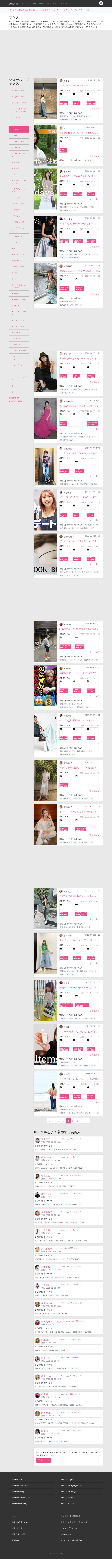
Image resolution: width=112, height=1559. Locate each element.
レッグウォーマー (19, 350)
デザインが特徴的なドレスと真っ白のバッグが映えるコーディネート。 (79, 767)
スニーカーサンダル (19, 155)
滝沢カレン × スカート (90, 254)
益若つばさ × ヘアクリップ (70, 572)
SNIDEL (49, 1150)
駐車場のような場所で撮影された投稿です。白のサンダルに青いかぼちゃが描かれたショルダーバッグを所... (79, 629)
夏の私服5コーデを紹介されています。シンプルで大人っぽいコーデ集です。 (79, 176)
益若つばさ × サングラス (69, 575)
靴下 (13, 392)
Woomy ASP (17, 1480)
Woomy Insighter (68, 1480)
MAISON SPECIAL (74, 1241)
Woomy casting (18, 1492)
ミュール (15, 293)
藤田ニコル (68, 936)
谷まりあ (67, 892)
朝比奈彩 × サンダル (67, 751)
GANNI (76, 1277)
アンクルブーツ (18, 91)
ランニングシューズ (19, 313)
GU (57, 1295)
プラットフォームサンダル (19, 286)
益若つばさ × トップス (90, 572)
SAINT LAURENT (71, 1223)
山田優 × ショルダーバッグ (70, 1018)
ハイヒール (16, 210)
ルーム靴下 (16, 332)
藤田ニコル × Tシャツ (88, 971)
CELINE (47, 1223)
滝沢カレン (68, 219)
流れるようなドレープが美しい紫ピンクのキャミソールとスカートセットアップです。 (79, 406)
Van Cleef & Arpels (58, 1277)
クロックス (16, 117)
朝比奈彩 (67, 172)
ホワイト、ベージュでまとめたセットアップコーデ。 (79, 811)
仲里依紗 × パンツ (83, 707)
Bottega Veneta (71, 1204)
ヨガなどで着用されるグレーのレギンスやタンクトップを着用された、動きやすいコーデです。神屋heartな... (79, 896)
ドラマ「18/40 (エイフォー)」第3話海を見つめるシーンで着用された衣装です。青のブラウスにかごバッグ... (79, 1078)
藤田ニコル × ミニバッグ (69, 971)
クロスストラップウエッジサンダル (19, 110)
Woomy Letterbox (68, 1498)
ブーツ (14, 273)
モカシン (15, 306)
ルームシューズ (18, 320)
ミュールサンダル (19, 299)
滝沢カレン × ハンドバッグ (70, 254)
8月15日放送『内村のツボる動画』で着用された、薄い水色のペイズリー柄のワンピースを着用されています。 (79, 270)
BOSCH (52, 1186)
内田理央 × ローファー (68, 1062)
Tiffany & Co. (47, 1368)
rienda (91, 1423)
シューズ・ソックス (59, 10)
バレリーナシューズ (19, 229)
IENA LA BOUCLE (75, 1168)
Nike (37, 1295)
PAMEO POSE (60, 1241)
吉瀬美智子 (68, 449)
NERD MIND (77, 1332)
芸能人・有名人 (52, 3)
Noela (50, 1441)
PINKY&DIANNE (57, 1204)
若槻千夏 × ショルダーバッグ (71, 389)
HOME (11, 10)
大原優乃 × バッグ (87, 528)
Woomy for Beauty (19, 1504)
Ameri (42, 1150)
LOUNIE (71, 1186)
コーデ (40, 3)
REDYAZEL (63, 1387)
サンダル (74, 10)
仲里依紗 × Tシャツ (67, 707)
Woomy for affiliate (19, 1486)
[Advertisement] (56, 52)
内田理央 (67, 1027)
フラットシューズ (19, 267)
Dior (74, 1150)
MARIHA (63, 1168)
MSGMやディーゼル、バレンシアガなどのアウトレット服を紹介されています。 (79, 673)
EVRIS (70, 1368)
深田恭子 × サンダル (67, 1110)
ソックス (15, 174)
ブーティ (15, 279)
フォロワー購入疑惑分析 (70, 1516)
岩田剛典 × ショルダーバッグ (71, 660)
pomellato (44, 1168)
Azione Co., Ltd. (67, 1504)
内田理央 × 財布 (89, 1066)
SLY (37, 1150)
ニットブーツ (17, 198)
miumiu (53, 1314)
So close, (79, 1405)
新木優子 (67, 81)
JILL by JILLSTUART (80, 1423)
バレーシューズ (18, 236)
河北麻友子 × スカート (68, 440)
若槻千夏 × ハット (90, 389)
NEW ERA (64, 1295)
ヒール (14, 249)
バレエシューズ (18, 222)
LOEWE (50, 1241)
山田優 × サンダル (88, 1018)
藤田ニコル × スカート (68, 974)
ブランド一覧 (17, 1528)
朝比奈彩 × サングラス (68, 210)
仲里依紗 (67, 669)
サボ (13, 123)
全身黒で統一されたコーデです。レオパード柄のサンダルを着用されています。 (79, 358)
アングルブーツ (18, 97)
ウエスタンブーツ (19, 103)
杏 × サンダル (89, 160)
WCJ (85, 1241)
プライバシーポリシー (20, 1534)
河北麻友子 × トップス (87, 437)
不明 (63, 1350)
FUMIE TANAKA (73, 1259)
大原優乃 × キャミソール (69, 528)
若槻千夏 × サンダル (67, 393)
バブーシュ (16, 216)
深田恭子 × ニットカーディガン (71, 1113)
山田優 (66, 983)
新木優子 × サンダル (84, 116)
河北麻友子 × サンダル (68, 437)
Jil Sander (46, 1204)
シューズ (15, 135)
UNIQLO (38, 1186)
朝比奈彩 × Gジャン (67, 754)
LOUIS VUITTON (41, 1332)
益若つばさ (68, 537)
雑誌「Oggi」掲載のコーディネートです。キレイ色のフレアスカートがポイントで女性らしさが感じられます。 (79, 720)
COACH (44, 1295)
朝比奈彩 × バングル (84, 751)
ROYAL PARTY (40, 1423)
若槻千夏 (67, 354)
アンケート (43, 1460)
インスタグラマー (29, 3)
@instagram (66, 1534)
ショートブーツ (18, 141)
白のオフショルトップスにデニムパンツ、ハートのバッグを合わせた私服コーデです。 (79, 85)
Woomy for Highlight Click (71, 1486)
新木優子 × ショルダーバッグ (71, 119)
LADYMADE (64, 1441)
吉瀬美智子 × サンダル (88, 484)
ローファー (16, 371)
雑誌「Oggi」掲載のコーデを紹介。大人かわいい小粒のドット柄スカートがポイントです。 (79, 223)
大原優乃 (67, 493)
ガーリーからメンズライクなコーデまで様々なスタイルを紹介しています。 (79, 541)
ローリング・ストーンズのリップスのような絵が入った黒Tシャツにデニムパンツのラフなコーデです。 (79, 453)
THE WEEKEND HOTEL (59, 1405)
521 (63, 1259)
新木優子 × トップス (67, 116)
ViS (80, 1204)
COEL (72, 1405)
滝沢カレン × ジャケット (69, 258)
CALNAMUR (73, 1387)
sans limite (54, 1168)
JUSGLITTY (61, 1186)
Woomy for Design (68, 1492)
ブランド (63, 3)
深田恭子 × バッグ (92, 1113)
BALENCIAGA (40, 1241)
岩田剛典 (67, 624)
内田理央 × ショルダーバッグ (71, 1066)
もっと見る (94, 108)
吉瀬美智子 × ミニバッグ (69, 484)
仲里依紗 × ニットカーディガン (71, 704)
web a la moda (57, 1223)
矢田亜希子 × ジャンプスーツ (71, 305)
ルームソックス (18, 326)
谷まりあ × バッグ (83, 927)
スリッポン (16, 168)
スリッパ (15, 162)
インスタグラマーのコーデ (71, 1528)
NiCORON (47, 1387)
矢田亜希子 (68, 266)
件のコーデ (76, 1139)
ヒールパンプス (18, 255)
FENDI (37, 1204)
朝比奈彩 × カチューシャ (69, 207)
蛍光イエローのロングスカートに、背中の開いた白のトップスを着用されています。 (79, 987)
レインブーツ (17, 338)
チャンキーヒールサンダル (19, 181)
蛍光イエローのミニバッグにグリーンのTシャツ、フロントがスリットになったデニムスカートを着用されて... (79, 940)
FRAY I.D (45, 1405)
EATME (65, 1314)
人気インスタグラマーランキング (74, 1522)
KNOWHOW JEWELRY (62, 1150)
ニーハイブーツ (18, 204)
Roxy (45, 1186)
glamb (68, 1332)
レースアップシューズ (19, 357)
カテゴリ (44, 10)
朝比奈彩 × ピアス (87, 207)
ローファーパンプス (19, 378)
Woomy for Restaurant (21, 1498)
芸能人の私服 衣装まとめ (27, 10)
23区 (37, 1168)
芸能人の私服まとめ (20, 1522)
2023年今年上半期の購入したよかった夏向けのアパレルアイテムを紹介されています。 (79, 1031)
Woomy (13, 3)
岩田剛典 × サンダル (91, 660)
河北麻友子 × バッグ (86, 798)
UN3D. (69, 1277)
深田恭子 (67, 1074)
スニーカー (16, 147)
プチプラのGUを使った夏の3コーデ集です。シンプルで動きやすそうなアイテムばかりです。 (79, 497)
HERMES (38, 1223)
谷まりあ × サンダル (67, 927)
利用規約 (15, 1540)
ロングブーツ (17, 365)
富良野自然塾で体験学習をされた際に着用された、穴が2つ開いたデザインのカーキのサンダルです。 (79, 132)
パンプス (15, 243)
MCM (54, 1387)
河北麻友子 (68, 401)
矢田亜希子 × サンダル (68, 302)
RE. (68, 1350)
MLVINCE (87, 1332)
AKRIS (81, 1223)
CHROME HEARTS (57, 1332)
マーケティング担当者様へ (71, 1540)
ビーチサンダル (18, 261)
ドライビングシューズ (19, 190)
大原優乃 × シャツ (91, 525)
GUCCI (38, 1259)
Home (14, 1516)
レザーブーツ (17, 344)
